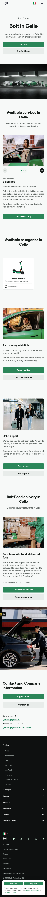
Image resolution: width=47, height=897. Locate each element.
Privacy (6, 854)
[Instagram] (28, 839)
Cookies (6, 864)
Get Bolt (23, 44)
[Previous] (5, 170)
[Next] (42, 170)
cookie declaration (32, 890)
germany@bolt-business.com (17, 727)
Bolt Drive (8, 765)
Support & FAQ (23, 696)
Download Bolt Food (23, 589)
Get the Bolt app (23, 216)
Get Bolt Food (23, 51)
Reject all (33, 884)
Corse (7, 751)
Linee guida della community (13, 873)
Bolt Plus (8, 784)
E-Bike (7, 760)
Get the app (23, 466)
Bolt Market (9, 775)
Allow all (13, 884)
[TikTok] (43, 839)
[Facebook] (14, 839)
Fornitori (6, 844)
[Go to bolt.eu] (5, 3)
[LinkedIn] (36, 839)
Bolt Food (8, 770)
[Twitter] (21, 839)
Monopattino (9, 756)
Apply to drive (23, 370)
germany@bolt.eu (11, 719)
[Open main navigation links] (42, 3)
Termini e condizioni (10, 849)
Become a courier (23, 377)
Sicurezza (7, 868)
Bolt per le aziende (11, 780)
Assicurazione (8, 859)
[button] (23, 746)
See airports (23, 473)
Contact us (23, 705)
